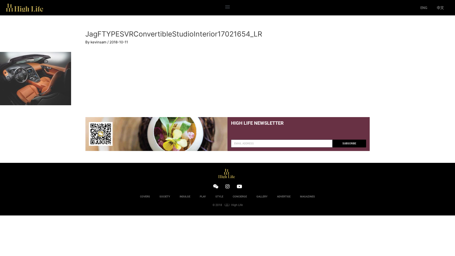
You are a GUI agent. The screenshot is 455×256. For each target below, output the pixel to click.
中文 (440, 8)
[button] (227, 6)
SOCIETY (164, 196)
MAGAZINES (307, 196)
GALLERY (262, 196)
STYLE (219, 196)
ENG (423, 8)
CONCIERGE (240, 196)
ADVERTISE (284, 196)
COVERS (145, 196)
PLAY (203, 196)
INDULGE (185, 196)
